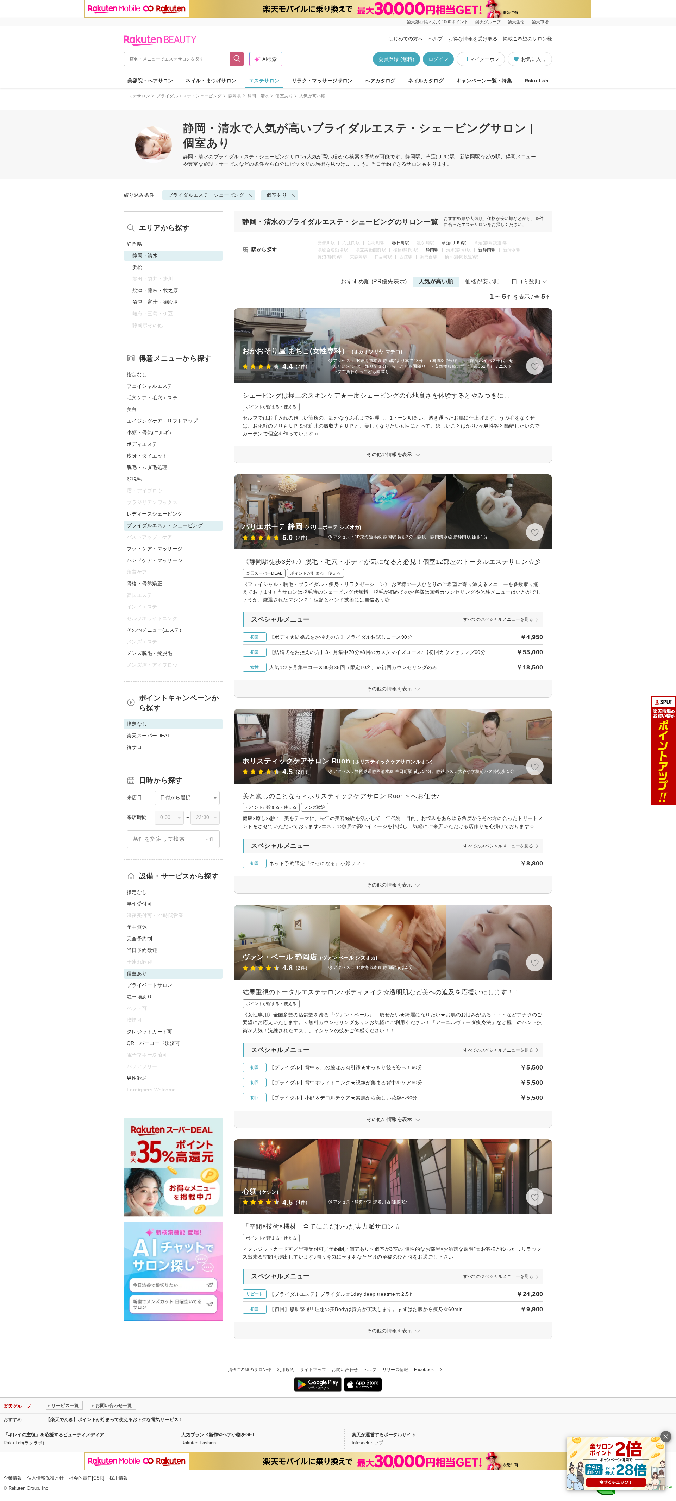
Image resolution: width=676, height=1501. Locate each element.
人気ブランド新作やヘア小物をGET (218, 1434)
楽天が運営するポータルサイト (384, 1434)
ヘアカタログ (380, 80)
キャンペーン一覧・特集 (484, 80)
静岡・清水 (258, 96)
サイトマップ (313, 1369)
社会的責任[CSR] (86, 1478)
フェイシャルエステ (150, 386)
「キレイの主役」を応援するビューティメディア (54, 1434)
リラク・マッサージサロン (322, 80)
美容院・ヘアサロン (150, 80)
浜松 (137, 267)
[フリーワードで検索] (237, 59)
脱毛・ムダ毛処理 (147, 467)
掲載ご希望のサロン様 (527, 39)
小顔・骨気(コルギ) (149, 432)
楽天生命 (516, 21)
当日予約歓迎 (142, 950)
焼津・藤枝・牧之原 (155, 290)
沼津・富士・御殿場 (155, 302)
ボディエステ (142, 444)
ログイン (438, 59)
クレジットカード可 (150, 1031)
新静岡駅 (486, 249)
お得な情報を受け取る (472, 39)
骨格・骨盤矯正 (144, 583)
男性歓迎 (137, 1078)
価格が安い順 (482, 281)
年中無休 (137, 927)
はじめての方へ (405, 39)
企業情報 (13, 1478)
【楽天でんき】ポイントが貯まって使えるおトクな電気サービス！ (114, 1419)
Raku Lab (537, 80)
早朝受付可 (139, 904)
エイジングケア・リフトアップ (162, 421)
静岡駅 (432, 249)
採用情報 (118, 1478)
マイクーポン (484, 59)
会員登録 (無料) (396, 59)
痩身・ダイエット (147, 456)
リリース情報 (395, 1369)
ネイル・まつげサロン (211, 80)
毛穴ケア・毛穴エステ (152, 398)
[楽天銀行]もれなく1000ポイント (437, 21)
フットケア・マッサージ (155, 548)
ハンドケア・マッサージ (155, 560)
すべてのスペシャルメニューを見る (498, 619)
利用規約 (285, 1369)
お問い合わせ (345, 1369)
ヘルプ (435, 39)
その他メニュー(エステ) (154, 630)
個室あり (284, 96)
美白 (132, 409)
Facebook (424, 1369)
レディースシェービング (155, 514)
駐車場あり (139, 996)
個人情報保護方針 (45, 1478)
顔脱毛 (134, 479)
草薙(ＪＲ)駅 (454, 242)
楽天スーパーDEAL (148, 735)
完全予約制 (139, 938)
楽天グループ (488, 21)
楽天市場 (540, 21)
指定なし (137, 374)
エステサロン (264, 80)
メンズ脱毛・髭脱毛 (150, 653)
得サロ (134, 747)
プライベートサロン (150, 985)
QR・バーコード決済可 (153, 1043)
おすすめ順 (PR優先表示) (374, 281)
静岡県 (234, 96)
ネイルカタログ (426, 80)
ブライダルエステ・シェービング (188, 96)
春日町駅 (400, 242)
